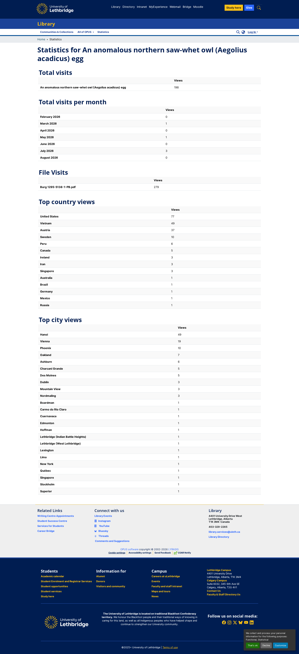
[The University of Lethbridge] (66, 621)
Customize (280, 645)
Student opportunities (54, 586)
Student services (51, 591)
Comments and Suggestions (112, 540)
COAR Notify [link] (184, 552)
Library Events (103, 515)
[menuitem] (85, 32)
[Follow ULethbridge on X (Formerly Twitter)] (235, 622)
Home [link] (41, 39)
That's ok (253, 645)
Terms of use (170, 647)
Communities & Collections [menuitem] (56, 31)
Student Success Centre (52, 520)
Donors (100, 581)
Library (115, 6)
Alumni (100, 576)
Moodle (198, 6)
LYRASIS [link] (173, 549)
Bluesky (103, 530)
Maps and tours (161, 591)
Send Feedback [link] (163, 552)
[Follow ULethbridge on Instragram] (229, 622)
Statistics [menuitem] (103, 31)
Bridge (187, 6)
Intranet (142, 6)
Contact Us (214, 590)
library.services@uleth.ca (224, 531)
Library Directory (219, 536)
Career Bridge (46, 530)
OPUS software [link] (129, 549)
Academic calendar (52, 576)
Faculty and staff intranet (167, 586)
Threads (103, 535)
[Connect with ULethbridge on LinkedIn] (251, 622)
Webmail (175, 6)
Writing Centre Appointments (55, 515)
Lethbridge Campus (219, 570)
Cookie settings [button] (116, 552)
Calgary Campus (217, 580)
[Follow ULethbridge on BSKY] (240, 622)
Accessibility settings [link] (140, 552)
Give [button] (249, 7)
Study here (47, 596)
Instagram (104, 520)
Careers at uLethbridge (166, 576)
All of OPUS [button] (84, 31)
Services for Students (50, 525)
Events (156, 581)
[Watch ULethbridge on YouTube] (246, 622)
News (155, 596)
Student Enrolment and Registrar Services (66, 581)
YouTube (104, 525)
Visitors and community (110, 586)
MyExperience (158, 6)
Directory (129, 6)
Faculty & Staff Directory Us (223, 594)
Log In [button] (252, 32)
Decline (266, 645)
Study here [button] (233, 7)
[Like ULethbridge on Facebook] (224, 622)
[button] (258, 7)
